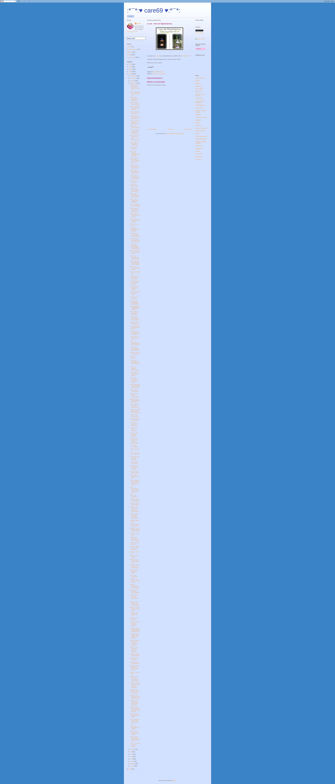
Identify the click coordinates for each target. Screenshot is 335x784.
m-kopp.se (198, 159)
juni (131, 754)
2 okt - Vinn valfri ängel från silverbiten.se (134, 405)
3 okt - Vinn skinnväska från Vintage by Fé (135, 343)
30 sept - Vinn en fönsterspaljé (134, 503)
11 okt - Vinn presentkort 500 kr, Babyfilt (135, 117)
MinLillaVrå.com (185, 56)
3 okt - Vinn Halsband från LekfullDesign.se (135, 362)
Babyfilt (197, 80)
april (131, 759)
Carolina (158, 56)
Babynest (198, 83)
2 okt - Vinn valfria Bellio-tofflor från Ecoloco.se (135, 411)
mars (131, 761)
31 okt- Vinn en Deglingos (134, 658)
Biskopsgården (199, 89)
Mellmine (197, 122)
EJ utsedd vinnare (132, 49)
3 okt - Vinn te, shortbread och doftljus (135, 733)
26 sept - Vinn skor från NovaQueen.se (135, 591)
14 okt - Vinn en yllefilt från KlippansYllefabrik (135, 87)
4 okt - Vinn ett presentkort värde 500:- (134, 313)
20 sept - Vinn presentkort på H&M (134, 715)
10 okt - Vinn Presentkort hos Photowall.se (135, 171)
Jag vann (129, 52)
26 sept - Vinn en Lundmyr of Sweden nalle (134, 566)
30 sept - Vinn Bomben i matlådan (134, 434)
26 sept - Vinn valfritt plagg (134, 415)
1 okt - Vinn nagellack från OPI (134, 476)
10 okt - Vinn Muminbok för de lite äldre (134, 190)
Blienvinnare (198, 91)
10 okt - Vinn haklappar (133, 181)
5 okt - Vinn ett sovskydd (134, 297)
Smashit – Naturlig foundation (200, 142)
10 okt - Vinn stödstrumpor (134, 185)
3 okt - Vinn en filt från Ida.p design (135, 745)
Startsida (131, 16)
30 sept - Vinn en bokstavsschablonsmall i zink (135, 529)
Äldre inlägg (188, 129)
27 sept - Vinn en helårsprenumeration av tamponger (135, 685)
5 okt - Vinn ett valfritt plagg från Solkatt (134, 302)
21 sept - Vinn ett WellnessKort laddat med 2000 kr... (134, 636)
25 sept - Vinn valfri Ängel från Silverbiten (135, 400)
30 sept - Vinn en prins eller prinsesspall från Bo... (134, 643)
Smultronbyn (198, 145)
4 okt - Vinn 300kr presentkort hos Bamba (135, 327)
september (133, 83)
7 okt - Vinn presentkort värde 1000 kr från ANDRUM (134, 246)
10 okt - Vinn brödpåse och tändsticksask (134, 177)
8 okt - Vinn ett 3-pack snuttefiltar (135, 205)
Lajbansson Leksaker (201, 117)
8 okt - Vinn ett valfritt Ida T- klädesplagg (134, 210)
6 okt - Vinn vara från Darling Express (134, 282)
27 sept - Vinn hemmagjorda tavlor (134, 561)
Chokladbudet (199, 98)
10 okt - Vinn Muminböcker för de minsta (134, 195)
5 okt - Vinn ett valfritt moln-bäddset (134, 288)
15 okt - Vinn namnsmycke (134, 390)
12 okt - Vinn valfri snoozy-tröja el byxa (135, 93)
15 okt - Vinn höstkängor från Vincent (135, 220)
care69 (139, 23)
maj (131, 756)
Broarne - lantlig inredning (199, 94)
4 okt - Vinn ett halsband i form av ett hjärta (135, 333)
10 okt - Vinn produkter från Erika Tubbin (134, 166)
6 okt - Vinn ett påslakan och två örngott (134, 277)
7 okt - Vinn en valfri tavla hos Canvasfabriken (135, 240)
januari (132, 766)
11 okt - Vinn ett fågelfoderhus (134, 112)
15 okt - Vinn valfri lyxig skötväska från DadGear (135, 386)
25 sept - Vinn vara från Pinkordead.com (134, 597)
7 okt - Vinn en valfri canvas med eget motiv (135, 235)
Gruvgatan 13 (199, 108)
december (133, 76)
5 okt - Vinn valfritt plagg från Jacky (135, 293)
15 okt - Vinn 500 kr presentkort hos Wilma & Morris (134, 482)
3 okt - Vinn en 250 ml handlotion (134, 429)
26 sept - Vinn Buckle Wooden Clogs (135, 581)
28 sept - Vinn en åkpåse (134, 556)
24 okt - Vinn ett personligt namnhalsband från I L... (134, 160)
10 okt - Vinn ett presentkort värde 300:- (134, 143)
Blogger (174, 780)
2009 (130, 769)
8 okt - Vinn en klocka (134, 224)
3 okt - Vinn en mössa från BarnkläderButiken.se (135, 739)
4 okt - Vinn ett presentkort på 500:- (134, 338)
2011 (130, 71)
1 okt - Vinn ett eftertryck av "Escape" (134, 467)
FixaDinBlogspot (199, 105)
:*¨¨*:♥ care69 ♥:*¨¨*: (153, 10)
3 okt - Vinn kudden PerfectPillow (134, 368)
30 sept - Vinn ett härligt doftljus (134, 654)
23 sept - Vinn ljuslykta (134, 618)
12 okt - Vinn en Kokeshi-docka (134, 103)
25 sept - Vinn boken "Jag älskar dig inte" (134, 603)
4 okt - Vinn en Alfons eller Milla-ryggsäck (134, 318)
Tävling (154, 73)
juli (131, 751)
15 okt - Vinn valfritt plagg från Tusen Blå (134, 348)
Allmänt (129, 46)
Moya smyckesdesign (201, 128)
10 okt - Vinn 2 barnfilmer (134, 148)
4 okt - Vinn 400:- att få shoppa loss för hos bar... (134, 721)
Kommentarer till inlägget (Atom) (175, 133)
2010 (130, 74)
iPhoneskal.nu (199, 153)
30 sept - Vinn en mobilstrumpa (134, 499)
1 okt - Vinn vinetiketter (133, 496)
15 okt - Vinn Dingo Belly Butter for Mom (135, 539)
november (133, 78)
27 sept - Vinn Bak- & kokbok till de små (134, 691)
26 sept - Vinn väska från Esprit (134, 571)
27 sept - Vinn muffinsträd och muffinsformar (135, 696)
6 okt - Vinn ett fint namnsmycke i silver (135, 252)
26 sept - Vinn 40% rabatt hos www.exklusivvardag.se (135, 709)
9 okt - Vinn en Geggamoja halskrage (134, 200)
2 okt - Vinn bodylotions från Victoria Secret (134, 380)
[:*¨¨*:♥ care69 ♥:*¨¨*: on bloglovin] (200, 49)
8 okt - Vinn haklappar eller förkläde (134, 229)
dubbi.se (197, 151)
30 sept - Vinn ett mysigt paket (134, 419)
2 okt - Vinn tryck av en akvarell (134, 453)
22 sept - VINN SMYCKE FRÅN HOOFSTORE (135, 630)
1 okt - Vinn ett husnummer (134, 462)
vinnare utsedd (161, 73)
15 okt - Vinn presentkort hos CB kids (135, 215)
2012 (130, 69)
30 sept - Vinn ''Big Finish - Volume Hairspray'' (134, 649)
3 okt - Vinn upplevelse (133, 576)
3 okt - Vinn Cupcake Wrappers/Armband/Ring (135, 153)
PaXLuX (197, 133)
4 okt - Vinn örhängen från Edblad (134, 727)
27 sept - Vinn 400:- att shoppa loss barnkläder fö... (135, 678)
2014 (130, 64)
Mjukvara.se (198, 125)
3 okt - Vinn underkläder (134, 445)
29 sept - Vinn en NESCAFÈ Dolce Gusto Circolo (134, 668)
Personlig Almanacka (201, 136)
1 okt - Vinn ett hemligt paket (134, 471)
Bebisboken (198, 86)
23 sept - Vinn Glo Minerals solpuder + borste (135, 624)
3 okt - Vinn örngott (133, 357)
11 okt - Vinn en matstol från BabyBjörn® (134, 131)
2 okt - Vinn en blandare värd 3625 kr (134, 374)
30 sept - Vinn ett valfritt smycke (134, 353)
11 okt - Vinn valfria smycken (135, 126)
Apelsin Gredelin (199, 78)
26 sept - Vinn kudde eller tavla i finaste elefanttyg (134, 703)
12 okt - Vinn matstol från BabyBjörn (134, 99)
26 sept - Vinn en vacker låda (134, 525)
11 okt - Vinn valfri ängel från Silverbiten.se (135, 122)
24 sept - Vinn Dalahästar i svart (134, 614)
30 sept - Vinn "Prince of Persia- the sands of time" (134, 509)
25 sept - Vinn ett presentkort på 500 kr (134, 609)
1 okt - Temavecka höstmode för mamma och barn (134, 490)
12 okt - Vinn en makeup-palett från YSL (134, 108)
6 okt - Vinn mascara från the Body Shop (134, 257)
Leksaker (197, 120)
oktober (132, 80)
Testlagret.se (198, 148)
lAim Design (198, 156)
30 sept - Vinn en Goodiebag (134, 322)
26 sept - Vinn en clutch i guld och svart (134, 548)
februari (132, 763)
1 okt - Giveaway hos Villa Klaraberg (134, 458)
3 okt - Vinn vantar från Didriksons (133, 424)
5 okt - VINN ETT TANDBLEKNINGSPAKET (135, 307)
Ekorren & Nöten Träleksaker (200, 101)
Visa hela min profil (132, 31)
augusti (132, 749)
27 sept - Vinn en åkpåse (134, 543)
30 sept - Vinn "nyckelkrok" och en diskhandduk (134, 440)
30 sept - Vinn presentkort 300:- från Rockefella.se (134, 516)
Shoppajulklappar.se (201, 139)
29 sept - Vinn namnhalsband (134, 662)
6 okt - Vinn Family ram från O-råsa (135, 268)
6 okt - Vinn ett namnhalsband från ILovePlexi (134, 263)
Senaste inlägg (152, 129)
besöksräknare (199, 32)
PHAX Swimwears (200, 131)
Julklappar (198, 114)
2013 (130, 66)
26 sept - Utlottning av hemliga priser (134, 586)
